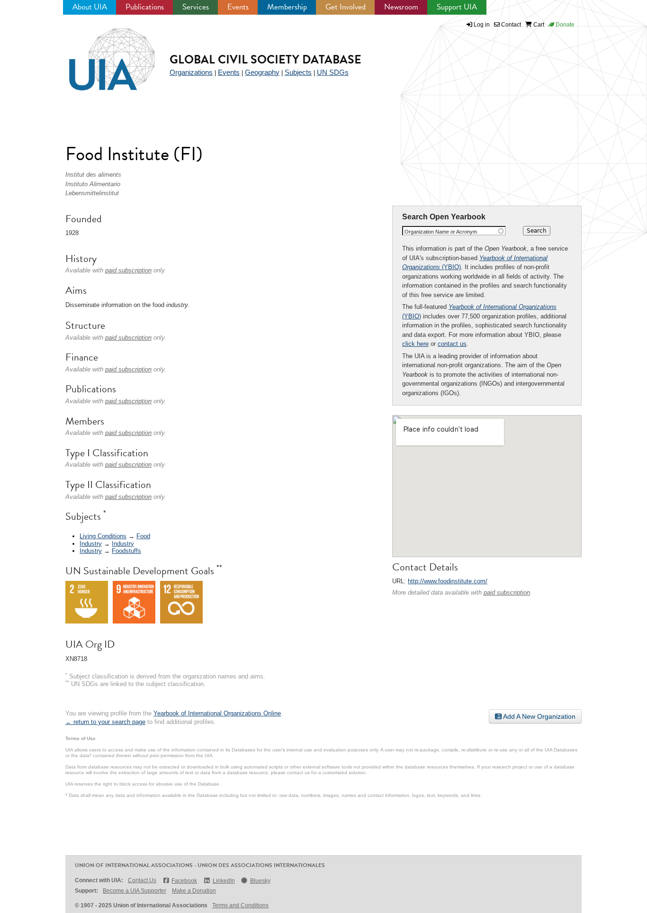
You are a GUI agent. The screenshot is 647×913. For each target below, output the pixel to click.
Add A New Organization (538, 716)
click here (415, 343)
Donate (564, 24)
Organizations (191, 72)
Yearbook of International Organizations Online (217, 713)
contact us (452, 343)
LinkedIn (223, 880)
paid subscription (507, 592)
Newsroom (401, 7)
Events (238, 7)
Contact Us (142, 880)
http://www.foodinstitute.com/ (447, 581)
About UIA (89, 7)
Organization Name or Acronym (440, 232)
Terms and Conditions (240, 905)
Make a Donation (194, 890)
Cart (538, 24)
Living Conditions (103, 536)
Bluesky (260, 880)
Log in (482, 24)
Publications (145, 7)
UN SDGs (333, 72)
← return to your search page (105, 721)
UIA (100, 54)
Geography (262, 72)
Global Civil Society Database (265, 59)
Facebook (184, 880)
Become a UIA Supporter (134, 890)
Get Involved (345, 7)
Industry (91, 543)
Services (195, 7)
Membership (287, 7)
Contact (510, 24)
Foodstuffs (126, 550)
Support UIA (457, 7)
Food (143, 536)
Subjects (298, 72)
